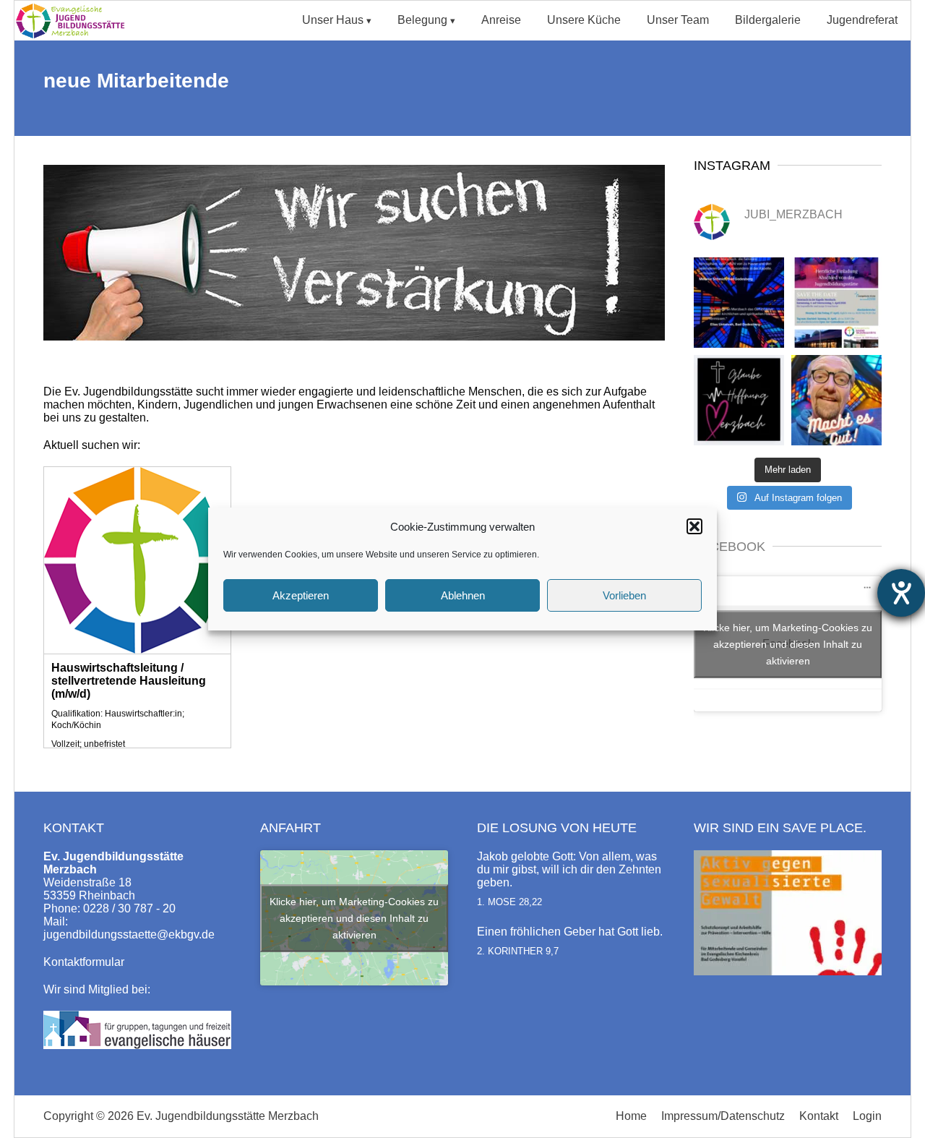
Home (631, 1116)
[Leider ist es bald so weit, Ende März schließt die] (836, 302)
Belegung (422, 20)
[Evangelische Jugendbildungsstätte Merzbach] (74, 36)
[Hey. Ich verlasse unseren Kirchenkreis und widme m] (836, 400)
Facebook (729, 546)
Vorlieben (624, 595)
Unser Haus (332, 20)
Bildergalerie (768, 20)
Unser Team (678, 20)
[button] (694, 526)
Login (867, 1116)
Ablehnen (463, 595)
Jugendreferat (862, 20)
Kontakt (818, 1116)
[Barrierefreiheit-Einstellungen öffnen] (901, 593)
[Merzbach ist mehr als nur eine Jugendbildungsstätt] (739, 302)
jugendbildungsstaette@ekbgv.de (129, 934)
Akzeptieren (300, 595)
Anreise (501, 20)
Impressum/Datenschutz (723, 1116)
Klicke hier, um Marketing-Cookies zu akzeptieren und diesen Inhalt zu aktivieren (787, 643)
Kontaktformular (83, 962)
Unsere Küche (584, 20)
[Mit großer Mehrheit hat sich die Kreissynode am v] (739, 400)
